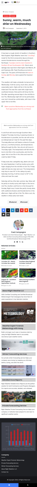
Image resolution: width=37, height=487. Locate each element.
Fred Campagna (9, 28)
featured (13, 202)
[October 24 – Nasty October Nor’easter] (9, 255)
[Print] (8, 214)
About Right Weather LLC (9, 469)
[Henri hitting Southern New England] (27, 273)
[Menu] (2, 3)
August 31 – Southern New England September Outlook (8, 281)
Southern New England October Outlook (27, 262)
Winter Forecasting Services (10, 466)
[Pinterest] (22, 210)
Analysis (11, 12)
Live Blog (31, 55)
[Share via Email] (3, 214)
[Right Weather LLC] (12, 2)
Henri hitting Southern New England (27, 280)
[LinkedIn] (13, 210)
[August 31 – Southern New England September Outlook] (9, 273)
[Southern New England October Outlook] (27, 255)
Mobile (13, 16)
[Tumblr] (17, 210)
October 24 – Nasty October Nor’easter (8, 262)
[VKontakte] (31, 210)
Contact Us (4, 472)
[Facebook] (3, 210)
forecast (24, 202)
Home (6, 12)
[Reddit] (26, 210)
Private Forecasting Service (9, 463)
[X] (8, 210)
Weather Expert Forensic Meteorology (12, 460)
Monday (12, 75)
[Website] (14, 242)
